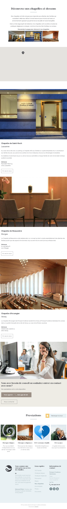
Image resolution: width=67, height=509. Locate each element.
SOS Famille (38, 470)
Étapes (36, 481)
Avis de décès (38, 486)
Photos (37, 489)
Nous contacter (9, 402)
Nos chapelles (39, 483)
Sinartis (36, 506)
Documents (38, 491)
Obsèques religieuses (41, 476)
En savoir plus (7, 171)
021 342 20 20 (55, 484)
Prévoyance (38, 478)
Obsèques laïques (40, 473)
